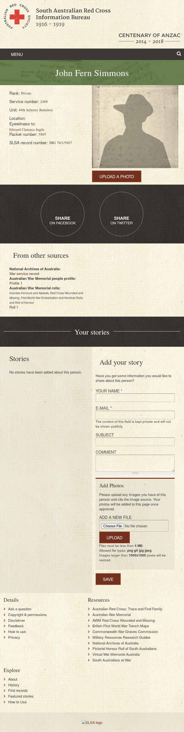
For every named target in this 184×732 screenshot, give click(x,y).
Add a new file (115, 517)
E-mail (104, 408)
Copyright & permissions (27, 614)
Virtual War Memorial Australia (116, 654)
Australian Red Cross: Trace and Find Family (127, 608)
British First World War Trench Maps (120, 625)
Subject (105, 435)
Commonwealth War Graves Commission (125, 631)
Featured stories (21, 696)
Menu (16, 54)
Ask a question (19, 608)
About (12, 679)
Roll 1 (13, 306)
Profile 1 (15, 283)
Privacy (14, 637)
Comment (106, 452)
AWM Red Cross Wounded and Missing (123, 620)
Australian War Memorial (111, 614)
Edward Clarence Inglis (26, 129)
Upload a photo (116, 176)
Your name (109, 391)
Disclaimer (16, 620)
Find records (18, 690)
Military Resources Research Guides (121, 637)
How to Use (17, 701)
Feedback (16, 625)
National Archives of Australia (115, 643)
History (13, 684)
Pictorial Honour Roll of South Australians (124, 648)
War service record (24, 273)
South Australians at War (111, 660)
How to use (17, 631)
